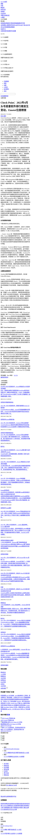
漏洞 (2, 377)
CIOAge (10, 749)
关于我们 (6, 763)
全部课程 (3, 25)
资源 (4, 31)
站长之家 (13, 805)
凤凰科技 (18, 803)
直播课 (18, 23)
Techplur (17, 749)
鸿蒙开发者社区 (5, 15)
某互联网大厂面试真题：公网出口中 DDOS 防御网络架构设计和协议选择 (15, 697)
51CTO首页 (4, 1)
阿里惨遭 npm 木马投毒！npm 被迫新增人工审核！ (15, 695)
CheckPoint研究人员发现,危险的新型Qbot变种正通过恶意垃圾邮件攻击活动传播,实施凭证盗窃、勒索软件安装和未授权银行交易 (15, 595)
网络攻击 (10, 402)
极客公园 (9, 807)
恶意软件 (5, 377)
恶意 (2, 554)
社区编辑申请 (4, 96)
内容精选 (6, 81)
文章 (2, 31)
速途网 (17, 805)
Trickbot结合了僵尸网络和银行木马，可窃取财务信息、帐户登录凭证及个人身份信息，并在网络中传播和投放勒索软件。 (15, 438)
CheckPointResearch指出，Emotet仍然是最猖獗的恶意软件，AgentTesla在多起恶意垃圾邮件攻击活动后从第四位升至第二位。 (15, 411)
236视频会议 (15, 807)
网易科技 (13, 803)
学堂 (2, 5)
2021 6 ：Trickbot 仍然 (14, 423)
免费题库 (12, 27)
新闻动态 (6, 765)
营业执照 (3, 796)
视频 (5, 83)
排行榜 (10, 23)
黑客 (7, 402)
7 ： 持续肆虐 (13, 478)
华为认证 (19, 25)
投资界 (6, 809)
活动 (5, 91)
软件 (4, 554)
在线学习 (3, 29)
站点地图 (6, 767)
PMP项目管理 (6, 27)
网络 (7, 554)
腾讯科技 (8, 803)
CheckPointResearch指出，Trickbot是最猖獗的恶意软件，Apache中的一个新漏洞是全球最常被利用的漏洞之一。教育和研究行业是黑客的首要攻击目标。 (15, 624)
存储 (2, 587)
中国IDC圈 (22, 807)
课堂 (9, 31)
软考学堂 (22, 23)
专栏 (12, 31)
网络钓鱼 (11, 419)
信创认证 (14, 25)
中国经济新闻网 (23, 805)
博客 (2, 3)
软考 (11, 25)
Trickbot (8, 646)
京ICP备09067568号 (11, 785)
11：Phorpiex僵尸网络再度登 (14, 542)
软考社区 (3, 9)
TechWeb (4, 805)
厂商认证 (24, 25)
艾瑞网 (8, 805)
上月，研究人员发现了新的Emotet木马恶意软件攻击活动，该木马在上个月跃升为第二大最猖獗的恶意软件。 (15, 515)
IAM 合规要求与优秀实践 (18, 705)
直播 (14, 31)
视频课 (2, 23)
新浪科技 (3, 803)
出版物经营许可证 (11, 796)
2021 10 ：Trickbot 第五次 (15, 620)
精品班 (2, 7)
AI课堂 (3, 17)
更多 (8, 715)
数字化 (2, 446)
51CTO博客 (7, 752)
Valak (7, 508)
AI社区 (6, 87)
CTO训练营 (21, 756)
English (6, 771)
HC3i (13, 749)
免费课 (2, 11)
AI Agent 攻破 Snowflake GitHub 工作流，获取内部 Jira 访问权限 (15, 707)
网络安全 (8, 540)
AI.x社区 (26, 752)
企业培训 (3, 13)
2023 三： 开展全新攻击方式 (15, 511)
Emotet (7, 419)
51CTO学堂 (7, 756)
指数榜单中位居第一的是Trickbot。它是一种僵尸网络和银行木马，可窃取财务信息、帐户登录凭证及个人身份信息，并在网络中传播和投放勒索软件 (15, 610)
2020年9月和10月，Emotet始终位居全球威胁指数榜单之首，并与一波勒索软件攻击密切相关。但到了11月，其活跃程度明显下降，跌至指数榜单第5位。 (15, 467)
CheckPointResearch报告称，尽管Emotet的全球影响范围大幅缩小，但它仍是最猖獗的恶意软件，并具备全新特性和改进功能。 (15, 482)
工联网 (5, 807)
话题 (5, 85)
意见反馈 (6, 769)
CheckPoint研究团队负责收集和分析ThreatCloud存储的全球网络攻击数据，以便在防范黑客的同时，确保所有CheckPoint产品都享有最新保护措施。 (15, 579)
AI (1, 475)
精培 (11, 756)
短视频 (14, 23)
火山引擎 (14, 809)
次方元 (10, 809)
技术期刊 (6, 89)
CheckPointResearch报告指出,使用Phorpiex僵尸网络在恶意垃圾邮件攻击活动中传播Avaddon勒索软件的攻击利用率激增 (15, 546)
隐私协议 (6, 775)
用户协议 (6, 773)
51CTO (16, 375)
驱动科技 (23, 803)
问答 (7, 31)
